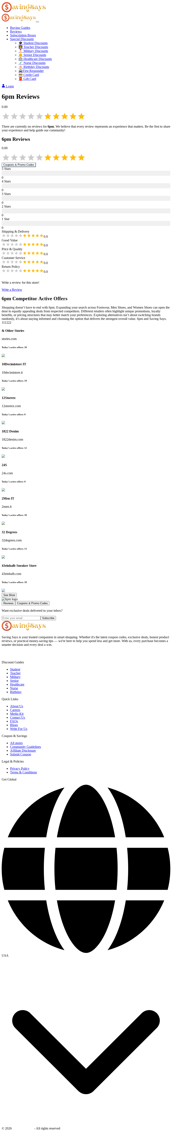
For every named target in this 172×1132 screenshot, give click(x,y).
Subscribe (48, 618)
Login (10, 86)
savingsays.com (23, 1128)
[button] (86, 956)
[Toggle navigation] (37, 21)
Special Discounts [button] (22, 39)
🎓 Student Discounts (33, 43)
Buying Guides (20, 27)
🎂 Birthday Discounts (33, 67)
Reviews (16, 31)
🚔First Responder (31, 71)
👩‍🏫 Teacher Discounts (33, 47)
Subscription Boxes (23, 35)
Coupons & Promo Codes (18, 164)
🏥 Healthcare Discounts (35, 59)
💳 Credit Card (28, 75)
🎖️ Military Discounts (33, 51)
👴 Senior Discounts (32, 55)
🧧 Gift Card (27, 79)
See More (9, 595)
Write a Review (12, 289)
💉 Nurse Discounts (32, 63)
